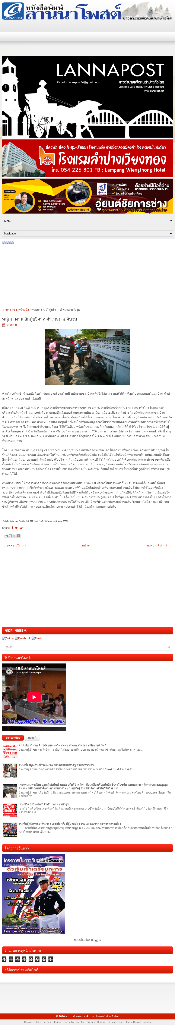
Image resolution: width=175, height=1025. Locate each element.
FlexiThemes (43, 1022)
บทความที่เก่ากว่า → (159, 545)
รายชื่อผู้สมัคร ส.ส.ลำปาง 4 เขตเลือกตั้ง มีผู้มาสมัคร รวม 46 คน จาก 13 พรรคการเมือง (70, 824)
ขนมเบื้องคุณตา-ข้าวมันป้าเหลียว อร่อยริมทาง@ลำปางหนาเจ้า (56, 765)
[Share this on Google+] (22, 527)
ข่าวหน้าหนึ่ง (21, 309)
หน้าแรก (87, 545)
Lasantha (79, 1022)
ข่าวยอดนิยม (13, 737)
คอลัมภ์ (32, 737)
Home (7, 309)
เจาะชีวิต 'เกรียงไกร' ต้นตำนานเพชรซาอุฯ (44, 804)
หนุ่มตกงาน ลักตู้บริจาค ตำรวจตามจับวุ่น (39, 318)
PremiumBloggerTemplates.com (105, 1022)
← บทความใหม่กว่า (15, 545)
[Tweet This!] (16, 527)
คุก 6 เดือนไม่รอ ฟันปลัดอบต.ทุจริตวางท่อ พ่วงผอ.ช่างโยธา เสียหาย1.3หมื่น (63, 745)
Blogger (96, 940)
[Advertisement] (87, 275)
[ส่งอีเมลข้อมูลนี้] (6, 536)
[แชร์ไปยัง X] (14, 536)
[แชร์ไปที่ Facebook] (18, 536)
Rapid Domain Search (138, 1022)
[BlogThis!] (10, 536)
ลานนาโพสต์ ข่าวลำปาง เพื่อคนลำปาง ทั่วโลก (92, 1016)
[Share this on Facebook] (12, 527)
